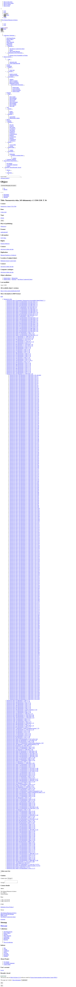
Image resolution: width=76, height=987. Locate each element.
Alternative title (13, 62)
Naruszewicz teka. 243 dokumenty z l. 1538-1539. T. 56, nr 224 (25, 673)
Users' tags (12, 70)
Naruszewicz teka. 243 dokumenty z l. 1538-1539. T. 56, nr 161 (25, 589)
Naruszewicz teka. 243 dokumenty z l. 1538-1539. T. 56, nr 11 (24, 389)
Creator (8, 64)
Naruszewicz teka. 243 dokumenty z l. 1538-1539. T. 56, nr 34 (24, 420)
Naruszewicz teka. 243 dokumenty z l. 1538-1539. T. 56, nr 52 (24, 444)
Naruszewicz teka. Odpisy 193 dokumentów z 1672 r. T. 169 (21, 848)
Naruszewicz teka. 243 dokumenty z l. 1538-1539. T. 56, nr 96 (24, 503)
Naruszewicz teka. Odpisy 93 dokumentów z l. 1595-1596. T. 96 (22, 752)
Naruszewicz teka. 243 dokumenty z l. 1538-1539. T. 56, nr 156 (25, 583)
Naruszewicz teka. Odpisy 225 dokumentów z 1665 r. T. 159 (21, 835)
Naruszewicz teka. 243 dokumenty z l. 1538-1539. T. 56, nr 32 (24, 417)
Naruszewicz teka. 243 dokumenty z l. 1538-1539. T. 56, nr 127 (25, 544)
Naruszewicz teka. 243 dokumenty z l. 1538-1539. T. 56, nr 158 (25, 585)
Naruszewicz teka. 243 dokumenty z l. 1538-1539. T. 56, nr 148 (25, 572)
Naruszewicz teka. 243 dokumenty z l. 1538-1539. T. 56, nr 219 (25, 667)
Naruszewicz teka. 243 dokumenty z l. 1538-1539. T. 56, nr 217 (25, 664)
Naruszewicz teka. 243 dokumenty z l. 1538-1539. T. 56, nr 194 (25, 633)
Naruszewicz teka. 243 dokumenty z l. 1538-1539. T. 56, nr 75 (24, 475)
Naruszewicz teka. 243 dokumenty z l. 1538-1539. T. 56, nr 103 (25, 512)
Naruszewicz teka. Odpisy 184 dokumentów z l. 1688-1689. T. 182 (22, 860)
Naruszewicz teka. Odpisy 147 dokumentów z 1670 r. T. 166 (21, 844)
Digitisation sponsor (14, 83)
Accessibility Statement (12, 164)
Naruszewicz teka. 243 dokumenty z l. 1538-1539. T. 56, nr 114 (24, 527)
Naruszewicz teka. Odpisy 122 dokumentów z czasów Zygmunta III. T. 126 (24, 791)
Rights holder (11, 147)
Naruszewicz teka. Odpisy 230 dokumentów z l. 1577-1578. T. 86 (22, 739)
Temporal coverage (14, 75)
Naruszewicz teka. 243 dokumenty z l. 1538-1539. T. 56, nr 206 (25, 649)
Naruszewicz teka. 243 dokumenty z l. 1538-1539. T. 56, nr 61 (24, 456)
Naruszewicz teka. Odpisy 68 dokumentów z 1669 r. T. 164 (21, 841)
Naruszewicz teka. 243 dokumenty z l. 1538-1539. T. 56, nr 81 (24, 483)
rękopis (2, 218)
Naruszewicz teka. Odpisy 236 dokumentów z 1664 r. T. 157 (21, 832)
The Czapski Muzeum (15, 51)
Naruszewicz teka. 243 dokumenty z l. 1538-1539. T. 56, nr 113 (24, 525)
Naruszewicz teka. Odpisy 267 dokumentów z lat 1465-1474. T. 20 (22, 325)
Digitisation (12, 154)
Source (8, 119)
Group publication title (15, 63)
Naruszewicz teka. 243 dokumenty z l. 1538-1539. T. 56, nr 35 (24, 421)
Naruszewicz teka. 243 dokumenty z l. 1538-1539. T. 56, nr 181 (25, 616)
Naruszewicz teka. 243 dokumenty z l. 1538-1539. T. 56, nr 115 (24, 528)
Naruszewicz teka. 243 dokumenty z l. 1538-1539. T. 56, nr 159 (25, 587)
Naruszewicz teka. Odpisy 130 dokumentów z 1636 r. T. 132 (21, 799)
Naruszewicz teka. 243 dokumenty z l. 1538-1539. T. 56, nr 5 (24, 381)
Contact (11, 150)
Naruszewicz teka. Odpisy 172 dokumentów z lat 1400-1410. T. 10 (22, 312)
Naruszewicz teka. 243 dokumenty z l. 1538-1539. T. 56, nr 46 (24, 436)
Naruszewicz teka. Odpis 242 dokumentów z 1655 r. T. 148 (21, 820)
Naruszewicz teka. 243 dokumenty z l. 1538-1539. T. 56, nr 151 (25, 576)
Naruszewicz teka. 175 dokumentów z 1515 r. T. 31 (19, 340)
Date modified (13, 103)
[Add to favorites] (1, 192)
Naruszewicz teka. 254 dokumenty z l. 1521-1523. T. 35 (20, 345)
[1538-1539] (3, 212)
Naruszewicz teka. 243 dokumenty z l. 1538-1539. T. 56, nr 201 (25, 643)
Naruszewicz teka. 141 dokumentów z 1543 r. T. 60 (19, 704)
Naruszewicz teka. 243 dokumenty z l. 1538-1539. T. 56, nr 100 (25, 508)
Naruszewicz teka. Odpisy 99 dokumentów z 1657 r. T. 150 (21, 823)
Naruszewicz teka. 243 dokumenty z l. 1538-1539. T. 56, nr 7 (24, 384)
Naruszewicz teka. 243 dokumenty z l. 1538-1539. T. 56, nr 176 (25, 609)
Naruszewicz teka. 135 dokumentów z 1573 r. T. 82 (19, 733)
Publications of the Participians (15, 52)
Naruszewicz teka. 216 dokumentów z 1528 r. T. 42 (19, 355)
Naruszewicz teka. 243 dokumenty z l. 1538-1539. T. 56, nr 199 (25, 640)
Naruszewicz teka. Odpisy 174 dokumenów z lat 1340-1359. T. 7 (22, 308)
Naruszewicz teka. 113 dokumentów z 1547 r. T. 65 (19, 711)
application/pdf (4, 232)
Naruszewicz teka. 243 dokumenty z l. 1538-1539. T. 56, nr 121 (25, 536)
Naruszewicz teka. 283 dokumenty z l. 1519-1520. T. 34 (20, 344)
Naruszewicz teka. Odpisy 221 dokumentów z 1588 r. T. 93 (21, 748)
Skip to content (7, 4)
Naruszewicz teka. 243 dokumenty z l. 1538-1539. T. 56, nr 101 (25, 509)
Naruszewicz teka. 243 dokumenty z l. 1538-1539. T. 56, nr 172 (25, 604)
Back (2, 31)
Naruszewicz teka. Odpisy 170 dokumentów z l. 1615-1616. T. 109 (22, 769)
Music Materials (10, 42)
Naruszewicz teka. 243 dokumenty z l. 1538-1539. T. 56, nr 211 (24, 656)
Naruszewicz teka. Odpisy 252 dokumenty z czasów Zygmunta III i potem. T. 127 (26, 792)
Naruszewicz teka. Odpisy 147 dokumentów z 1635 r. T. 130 (21, 796)
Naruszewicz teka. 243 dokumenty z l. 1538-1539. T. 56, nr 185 (25, 621)
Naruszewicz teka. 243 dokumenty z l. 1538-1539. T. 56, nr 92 (24, 497)
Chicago (3, 882)
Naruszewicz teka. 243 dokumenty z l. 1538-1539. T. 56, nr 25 (24, 408)
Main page (4, 926)
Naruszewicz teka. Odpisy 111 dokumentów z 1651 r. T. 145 (21, 816)
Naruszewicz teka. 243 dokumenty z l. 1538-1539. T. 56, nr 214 (25, 660)
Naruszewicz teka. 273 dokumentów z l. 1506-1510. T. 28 (20, 336)
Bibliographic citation (15, 118)
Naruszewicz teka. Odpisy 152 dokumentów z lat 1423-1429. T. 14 (22, 317)
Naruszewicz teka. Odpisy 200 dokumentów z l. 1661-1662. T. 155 (22, 829)
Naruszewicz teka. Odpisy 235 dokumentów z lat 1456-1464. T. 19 (22, 324)
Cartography (9, 43)
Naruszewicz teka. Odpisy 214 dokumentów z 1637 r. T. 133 (21, 800)
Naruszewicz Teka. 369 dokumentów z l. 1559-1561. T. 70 (20, 717)
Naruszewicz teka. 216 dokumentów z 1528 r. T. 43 (19, 356)
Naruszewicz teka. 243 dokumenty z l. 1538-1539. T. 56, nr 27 (24, 411)
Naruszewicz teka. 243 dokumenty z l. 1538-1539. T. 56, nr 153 (25, 579)
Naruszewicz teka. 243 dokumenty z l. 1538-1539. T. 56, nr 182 (25, 617)
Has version (12, 127)
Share (7, 15)
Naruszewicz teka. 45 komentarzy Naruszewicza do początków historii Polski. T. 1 (26, 300)
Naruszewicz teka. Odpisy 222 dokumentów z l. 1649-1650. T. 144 (22, 815)
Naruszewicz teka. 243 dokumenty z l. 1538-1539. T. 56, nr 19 (24, 400)
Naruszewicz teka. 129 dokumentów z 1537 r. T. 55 (19, 372)
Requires (12, 138)
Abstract (11, 79)
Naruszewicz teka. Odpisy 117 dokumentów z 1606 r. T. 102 (21, 760)
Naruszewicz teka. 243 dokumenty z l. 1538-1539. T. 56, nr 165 (25, 595)
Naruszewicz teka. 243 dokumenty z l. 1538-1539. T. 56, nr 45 (24, 435)
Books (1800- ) (10, 39)
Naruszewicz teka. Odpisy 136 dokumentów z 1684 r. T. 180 (21, 859)
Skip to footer (7, 5)
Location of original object (17, 155)
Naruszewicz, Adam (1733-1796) (8, 206)
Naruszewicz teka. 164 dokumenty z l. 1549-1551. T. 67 (20, 713)
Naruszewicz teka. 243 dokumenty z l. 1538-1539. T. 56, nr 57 (24, 451)
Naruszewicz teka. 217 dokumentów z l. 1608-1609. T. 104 (20, 763)
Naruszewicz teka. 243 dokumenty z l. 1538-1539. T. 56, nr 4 (24, 380)
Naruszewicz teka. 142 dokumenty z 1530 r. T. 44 (18, 357)
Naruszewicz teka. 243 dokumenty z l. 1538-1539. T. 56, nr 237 (25, 691)
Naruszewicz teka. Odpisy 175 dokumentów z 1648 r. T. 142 (21, 812)
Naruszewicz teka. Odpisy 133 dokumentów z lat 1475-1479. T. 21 (22, 327)
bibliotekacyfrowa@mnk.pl (7, 907)
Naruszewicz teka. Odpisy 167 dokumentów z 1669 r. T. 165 (21, 843)
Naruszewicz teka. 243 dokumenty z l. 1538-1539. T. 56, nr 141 (25, 563)
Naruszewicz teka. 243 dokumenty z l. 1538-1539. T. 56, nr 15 (24, 395)
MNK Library (4, 915)
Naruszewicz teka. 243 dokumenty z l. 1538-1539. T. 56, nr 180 (25, 615)
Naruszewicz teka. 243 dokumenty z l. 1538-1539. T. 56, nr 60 (24, 455)
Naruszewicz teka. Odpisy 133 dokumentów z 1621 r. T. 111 (21, 772)
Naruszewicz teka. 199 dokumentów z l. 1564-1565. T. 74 (20, 723)
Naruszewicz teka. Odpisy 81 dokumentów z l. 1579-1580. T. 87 (22, 740)
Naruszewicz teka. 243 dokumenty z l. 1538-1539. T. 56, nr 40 (24, 428)
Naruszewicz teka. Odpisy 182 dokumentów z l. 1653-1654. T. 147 (22, 819)
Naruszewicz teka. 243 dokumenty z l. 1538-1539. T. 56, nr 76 (24, 476)
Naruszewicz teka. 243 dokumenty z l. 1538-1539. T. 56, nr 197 (25, 637)
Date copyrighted (14, 102)
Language (9, 120)
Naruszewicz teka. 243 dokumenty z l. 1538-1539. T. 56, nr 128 (25, 545)
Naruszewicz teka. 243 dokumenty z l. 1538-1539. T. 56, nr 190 (25, 628)
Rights (9, 142)
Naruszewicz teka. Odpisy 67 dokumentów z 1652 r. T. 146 (21, 817)
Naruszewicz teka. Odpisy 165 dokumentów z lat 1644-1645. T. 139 (23, 808)
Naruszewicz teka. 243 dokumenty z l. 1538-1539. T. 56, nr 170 (25, 601)
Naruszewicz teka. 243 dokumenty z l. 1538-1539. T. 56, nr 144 (25, 567)
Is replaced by (13, 136)
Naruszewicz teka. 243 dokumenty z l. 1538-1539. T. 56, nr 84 (24, 487)
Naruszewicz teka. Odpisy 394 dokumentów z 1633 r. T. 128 (21, 793)
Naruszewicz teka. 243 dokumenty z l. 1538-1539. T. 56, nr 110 (24, 521)
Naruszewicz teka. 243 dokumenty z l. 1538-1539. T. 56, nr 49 (24, 440)
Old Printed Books (11, 38)
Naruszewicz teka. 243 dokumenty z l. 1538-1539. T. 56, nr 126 (25, 543)
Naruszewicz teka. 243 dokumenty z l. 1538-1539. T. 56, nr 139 (25, 560)
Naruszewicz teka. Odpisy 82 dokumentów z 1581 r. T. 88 (20, 741)
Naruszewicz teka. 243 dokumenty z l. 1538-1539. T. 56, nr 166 (25, 596)
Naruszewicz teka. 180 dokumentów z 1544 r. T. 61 (19, 705)
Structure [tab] (6, 197)
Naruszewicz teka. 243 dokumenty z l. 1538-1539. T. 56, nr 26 (24, 409)
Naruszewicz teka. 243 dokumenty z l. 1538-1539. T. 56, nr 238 (25, 692)
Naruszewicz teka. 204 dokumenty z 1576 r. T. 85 (18, 737)
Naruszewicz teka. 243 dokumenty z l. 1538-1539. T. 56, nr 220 (25, 668)
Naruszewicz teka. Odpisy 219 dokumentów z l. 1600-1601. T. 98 (22, 755)
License (11, 146)
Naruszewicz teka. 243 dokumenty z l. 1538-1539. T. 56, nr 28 (24, 412)
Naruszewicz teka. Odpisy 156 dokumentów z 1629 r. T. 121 (21, 784)
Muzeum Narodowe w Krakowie (8, 255)
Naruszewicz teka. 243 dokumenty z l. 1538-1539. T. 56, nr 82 (24, 484)
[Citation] (2, 192)
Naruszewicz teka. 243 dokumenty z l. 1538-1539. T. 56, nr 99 (24, 507)
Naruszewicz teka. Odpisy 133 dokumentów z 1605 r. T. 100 (21, 757)
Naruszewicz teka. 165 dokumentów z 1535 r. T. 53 (19, 369)
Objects (8, 170)
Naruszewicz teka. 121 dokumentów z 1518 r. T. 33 (19, 343)
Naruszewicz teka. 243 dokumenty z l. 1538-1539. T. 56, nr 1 (24, 376)
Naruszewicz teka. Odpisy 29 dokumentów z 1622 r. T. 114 (20, 776)
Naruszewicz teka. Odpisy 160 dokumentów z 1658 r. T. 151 (21, 824)
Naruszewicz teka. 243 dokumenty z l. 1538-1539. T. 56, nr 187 (25, 624)
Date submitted (13, 98)
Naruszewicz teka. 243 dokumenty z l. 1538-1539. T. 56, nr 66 (24, 463)
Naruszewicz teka (8, 299)
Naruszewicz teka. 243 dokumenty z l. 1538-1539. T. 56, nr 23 (24, 405)
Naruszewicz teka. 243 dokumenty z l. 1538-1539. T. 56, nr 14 (24, 393)
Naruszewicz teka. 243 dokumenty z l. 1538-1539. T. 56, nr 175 (25, 608)
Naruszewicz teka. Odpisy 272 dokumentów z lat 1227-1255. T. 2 (22, 301)
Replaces (12, 135)
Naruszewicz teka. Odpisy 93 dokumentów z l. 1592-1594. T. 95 (22, 751)
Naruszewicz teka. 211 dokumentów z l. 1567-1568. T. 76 (20, 725)
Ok (1, 982)
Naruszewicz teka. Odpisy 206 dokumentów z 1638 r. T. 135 (21, 803)
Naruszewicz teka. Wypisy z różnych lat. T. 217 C (18, 867)
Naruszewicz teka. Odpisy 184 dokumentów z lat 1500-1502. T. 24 (22, 331)
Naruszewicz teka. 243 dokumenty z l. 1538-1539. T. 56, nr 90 (24, 495)
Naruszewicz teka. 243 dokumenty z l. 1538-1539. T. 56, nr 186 (25, 623)
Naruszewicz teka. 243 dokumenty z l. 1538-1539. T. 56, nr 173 (25, 605)
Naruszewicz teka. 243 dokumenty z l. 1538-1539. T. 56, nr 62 (24, 457)
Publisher (9, 92)
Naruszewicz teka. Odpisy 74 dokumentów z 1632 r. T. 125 (21, 789)
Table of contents (14, 80)
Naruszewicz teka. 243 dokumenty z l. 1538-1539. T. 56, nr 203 (25, 645)
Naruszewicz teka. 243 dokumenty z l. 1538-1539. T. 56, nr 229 (25, 680)
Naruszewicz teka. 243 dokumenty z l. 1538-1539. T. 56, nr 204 (25, 647)
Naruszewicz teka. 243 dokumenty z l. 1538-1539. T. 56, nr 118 (24, 532)
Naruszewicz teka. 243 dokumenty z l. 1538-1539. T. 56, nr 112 (24, 524)
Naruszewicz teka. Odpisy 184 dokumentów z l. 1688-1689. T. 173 (22, 853)
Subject (10, 67)
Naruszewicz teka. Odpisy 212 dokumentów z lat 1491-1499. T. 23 (22, 329)
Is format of (12, 131)
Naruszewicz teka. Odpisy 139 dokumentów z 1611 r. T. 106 (21, 765)
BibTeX (5, 189)
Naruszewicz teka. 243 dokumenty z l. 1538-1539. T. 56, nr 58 (24, 452)
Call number (12, 116)
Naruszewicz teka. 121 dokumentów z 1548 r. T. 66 (19, 712)
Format (10, 108)
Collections (6, 35)
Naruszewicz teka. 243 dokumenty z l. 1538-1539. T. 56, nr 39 (24, 427)
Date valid (12, 106)
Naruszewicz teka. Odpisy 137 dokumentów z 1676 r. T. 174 (21, 855)
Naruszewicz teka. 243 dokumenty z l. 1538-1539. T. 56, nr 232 (25, 684)
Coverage (10, 71)
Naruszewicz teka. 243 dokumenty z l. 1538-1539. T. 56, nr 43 (24, 432)
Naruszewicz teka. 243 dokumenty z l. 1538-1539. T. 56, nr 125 (25, 541)
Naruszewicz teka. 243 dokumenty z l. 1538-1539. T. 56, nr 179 (25, 613)
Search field (3, 176)
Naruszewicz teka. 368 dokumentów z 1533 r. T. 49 (19, 364)
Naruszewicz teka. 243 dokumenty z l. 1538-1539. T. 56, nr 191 (25, 629)
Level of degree (16, 88)
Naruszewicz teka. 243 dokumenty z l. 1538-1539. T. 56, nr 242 (25, 697)
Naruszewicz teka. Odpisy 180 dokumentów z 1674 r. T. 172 (21, 852)
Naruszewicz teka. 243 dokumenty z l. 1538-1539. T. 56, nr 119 (24, 533)
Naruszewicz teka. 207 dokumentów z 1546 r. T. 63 (19, 708)
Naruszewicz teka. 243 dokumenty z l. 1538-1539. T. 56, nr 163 (25, 592)
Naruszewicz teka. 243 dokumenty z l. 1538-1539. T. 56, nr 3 (24, 379)
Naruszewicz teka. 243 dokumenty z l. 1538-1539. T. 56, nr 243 (25, 699)
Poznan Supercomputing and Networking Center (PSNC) (43, 977)
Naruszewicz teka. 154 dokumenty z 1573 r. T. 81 (18, 732)
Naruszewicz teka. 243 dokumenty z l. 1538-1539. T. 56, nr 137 (25, 557)
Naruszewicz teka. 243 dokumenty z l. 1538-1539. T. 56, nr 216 (25, 663)
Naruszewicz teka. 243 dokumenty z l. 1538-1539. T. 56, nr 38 (24, 425)
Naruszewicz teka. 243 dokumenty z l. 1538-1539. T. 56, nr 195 (25, 635)
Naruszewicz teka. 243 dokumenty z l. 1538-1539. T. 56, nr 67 (24, 464)
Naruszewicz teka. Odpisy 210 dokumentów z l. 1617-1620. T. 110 (22, 771)
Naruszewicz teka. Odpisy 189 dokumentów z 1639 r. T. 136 (21, 804)
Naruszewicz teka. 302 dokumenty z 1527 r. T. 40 (18, 352)
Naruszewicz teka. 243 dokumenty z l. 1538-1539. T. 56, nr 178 (25, 612)
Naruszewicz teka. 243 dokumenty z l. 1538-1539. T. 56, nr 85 (24, 488)
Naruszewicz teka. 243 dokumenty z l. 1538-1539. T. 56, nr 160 (25, 588)
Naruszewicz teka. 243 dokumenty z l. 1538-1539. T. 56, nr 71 (24, 469)
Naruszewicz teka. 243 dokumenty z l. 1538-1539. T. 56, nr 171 (25, 603)
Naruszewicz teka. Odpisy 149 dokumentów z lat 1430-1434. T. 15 (22, 319)
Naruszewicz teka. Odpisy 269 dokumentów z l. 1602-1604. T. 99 (22, 756)
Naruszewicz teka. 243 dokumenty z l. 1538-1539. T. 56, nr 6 (24, 383)
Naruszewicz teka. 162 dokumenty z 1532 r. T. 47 (18, 361)
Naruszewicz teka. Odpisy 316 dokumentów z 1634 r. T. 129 (21, 795)
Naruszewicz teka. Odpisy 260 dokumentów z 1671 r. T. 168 (21, 847)
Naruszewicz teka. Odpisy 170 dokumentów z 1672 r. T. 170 (21, 849)
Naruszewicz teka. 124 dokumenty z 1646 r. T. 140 (19, 809)
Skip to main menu (8, 1)
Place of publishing (14, 82)
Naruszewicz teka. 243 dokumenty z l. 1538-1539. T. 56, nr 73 (24, 472)
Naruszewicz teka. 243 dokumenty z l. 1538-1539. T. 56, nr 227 (25, 677)
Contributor (9, 66)
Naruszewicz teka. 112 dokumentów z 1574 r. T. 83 (19, 735)
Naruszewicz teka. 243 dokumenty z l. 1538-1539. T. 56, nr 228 (25, 679)
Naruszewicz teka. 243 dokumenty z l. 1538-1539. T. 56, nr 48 (24, 439)
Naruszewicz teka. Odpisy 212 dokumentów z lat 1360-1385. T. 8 (22, 309)
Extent (11, 111)
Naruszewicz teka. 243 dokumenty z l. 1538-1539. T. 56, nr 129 (25, 547)
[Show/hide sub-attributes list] (7, 94)
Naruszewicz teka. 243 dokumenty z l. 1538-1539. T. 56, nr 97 (24, 504)
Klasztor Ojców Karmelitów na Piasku (19, 55)
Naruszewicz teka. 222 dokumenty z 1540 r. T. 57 (18, 700)
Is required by (13, 139)
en (4, 10)
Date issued (12, 100)
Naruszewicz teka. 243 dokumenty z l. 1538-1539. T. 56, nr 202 (25, 644)
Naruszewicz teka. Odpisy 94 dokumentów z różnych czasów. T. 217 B (23, 865)
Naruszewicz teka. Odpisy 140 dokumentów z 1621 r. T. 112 (21, 773)
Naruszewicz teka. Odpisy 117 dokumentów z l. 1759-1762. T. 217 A (23, 864)
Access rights (13, 144)
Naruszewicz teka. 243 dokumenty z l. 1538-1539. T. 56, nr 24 (24, 407)
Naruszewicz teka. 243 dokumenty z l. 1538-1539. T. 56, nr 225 (25, 675)
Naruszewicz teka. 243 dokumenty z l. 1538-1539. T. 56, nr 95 (24, 501)
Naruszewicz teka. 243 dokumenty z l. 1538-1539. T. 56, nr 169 (25, 600)
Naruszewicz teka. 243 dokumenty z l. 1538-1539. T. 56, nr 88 (24, 492)
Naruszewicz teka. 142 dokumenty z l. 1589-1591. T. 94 (20, 749)
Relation (10, 122)
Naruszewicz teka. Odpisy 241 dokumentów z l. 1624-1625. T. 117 (22, 779)
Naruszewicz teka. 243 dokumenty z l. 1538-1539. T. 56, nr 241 (25, 696)
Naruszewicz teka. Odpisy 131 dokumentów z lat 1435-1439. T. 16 (22, 320)
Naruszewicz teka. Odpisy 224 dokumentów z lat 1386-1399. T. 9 (22, 311)
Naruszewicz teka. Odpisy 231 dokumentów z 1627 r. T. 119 (21, 781)
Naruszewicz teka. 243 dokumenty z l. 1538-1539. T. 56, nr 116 (24, 529)
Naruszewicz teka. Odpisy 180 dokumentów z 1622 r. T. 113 (21, 775)
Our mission (9, 163)
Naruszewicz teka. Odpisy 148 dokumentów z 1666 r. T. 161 (21, 837)
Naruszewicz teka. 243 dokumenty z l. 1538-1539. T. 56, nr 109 (25, 520)
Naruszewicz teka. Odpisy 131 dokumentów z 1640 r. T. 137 (21, 805)
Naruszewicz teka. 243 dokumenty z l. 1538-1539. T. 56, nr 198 (25, 639)
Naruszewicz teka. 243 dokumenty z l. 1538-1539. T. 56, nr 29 (24, 413)
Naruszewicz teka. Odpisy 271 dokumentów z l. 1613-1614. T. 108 (22, 768)
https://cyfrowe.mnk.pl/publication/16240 (10, 291)
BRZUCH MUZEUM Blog (7, 914)
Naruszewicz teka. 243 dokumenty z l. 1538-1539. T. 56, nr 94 (24, 500)
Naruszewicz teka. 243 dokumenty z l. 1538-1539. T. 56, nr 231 (25, 683)
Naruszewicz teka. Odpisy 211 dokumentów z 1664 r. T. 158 (21, 833)
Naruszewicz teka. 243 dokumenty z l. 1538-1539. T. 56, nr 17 (24, 397)
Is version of (12, 128)
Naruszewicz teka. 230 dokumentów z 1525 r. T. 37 (19, 348)
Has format (12, 130)
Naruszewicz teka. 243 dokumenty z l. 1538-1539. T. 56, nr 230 (25, 681)
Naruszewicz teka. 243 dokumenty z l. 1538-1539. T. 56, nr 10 (24, 388)
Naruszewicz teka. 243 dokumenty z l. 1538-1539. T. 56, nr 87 (24, 491)
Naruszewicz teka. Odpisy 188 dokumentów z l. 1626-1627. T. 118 (22, 780)
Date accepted (13, 99)
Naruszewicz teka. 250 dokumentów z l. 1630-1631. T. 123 (20, 787)
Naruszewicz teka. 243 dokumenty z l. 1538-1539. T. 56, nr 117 (24, 531)
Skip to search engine (9, 3)
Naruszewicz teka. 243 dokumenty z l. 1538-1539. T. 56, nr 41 (24, 429)
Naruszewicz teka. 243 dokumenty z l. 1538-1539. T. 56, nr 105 (25, 515)
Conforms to (12, 140)
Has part (11, 124)
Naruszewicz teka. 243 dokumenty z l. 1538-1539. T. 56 (20, 373)
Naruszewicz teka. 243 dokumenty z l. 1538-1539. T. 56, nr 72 (24, 471)
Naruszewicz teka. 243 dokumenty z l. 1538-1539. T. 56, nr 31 (24, 416)
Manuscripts (9, 44)
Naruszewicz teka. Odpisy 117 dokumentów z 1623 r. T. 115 (21, 777)
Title (9, 59)
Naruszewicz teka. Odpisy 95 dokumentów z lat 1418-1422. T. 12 (22, 315)
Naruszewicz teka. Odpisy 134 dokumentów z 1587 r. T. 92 (21, 747)
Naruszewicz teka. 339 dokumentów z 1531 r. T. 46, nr (19, 360)
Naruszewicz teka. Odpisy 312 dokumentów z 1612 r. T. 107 (21, 767)
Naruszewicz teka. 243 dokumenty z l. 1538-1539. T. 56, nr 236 (25, 689)
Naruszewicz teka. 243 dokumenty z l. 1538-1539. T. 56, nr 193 (25, 632)
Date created (12, 96)
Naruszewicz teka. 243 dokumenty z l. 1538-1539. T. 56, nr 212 (25, 657)
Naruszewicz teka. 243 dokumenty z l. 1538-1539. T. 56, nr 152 (25, 577)
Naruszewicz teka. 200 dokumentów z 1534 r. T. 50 (19, 365)
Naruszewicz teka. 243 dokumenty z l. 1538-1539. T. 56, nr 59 (24, 453)
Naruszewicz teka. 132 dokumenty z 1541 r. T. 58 (18, 701)
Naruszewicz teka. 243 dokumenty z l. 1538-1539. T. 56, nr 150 (25, 575)
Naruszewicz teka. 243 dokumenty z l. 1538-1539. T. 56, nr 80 (24, 481)
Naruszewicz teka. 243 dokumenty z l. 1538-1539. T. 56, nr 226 (25, 676)
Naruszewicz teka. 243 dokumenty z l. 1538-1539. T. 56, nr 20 (24, 401)
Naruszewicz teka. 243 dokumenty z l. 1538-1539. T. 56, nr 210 (25, 655)
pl (5, 10)
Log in (2, 970)
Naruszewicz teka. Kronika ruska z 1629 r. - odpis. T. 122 (20, 785)
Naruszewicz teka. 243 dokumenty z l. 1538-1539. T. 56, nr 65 (24, 461)
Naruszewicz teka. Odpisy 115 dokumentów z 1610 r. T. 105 (21, 764)
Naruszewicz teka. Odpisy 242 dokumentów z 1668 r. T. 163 (21, 840)
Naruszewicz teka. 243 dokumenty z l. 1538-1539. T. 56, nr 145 (25, 568)
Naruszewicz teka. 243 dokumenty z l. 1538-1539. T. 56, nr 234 (25, 687)
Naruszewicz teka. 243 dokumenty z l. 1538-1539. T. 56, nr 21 (24, 403)
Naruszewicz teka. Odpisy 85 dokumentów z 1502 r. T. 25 (20, 332)
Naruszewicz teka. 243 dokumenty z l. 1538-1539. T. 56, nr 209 (25, 653)
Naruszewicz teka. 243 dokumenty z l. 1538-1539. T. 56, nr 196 (25, 636)
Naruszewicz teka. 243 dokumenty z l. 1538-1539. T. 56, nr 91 (24, 496)
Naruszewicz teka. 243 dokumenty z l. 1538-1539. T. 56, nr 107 (25, 517)
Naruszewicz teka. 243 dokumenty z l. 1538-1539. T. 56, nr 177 (25, 611)
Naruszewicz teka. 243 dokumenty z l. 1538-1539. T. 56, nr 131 (25, 549)
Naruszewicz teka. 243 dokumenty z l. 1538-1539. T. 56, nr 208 (25, 652)
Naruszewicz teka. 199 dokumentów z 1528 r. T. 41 (19, 353)
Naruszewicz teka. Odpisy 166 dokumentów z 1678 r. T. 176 (21, 857)
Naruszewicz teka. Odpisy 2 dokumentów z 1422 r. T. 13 (20, 316)
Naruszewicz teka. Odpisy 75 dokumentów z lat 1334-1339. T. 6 (22, 307)
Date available (13, 104)
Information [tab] (6, 195)
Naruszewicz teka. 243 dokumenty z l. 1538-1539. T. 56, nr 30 (24, 415)
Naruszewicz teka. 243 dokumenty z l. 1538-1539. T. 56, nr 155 (25, 581)
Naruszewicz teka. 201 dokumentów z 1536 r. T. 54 (19, 371)
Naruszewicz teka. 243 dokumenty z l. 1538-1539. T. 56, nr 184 (25, 620)
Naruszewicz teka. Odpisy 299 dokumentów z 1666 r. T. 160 (21, 836)
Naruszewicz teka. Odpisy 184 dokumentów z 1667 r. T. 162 (21, 839)
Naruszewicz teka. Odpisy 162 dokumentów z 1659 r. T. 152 (21, 825)
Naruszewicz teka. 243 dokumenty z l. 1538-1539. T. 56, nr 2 (24, 377)
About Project (7, 160)
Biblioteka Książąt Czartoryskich (8, 260)
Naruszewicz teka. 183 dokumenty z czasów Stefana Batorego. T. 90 (23, 744)
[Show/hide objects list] (7, 46)
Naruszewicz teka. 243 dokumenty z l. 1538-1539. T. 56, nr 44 (24, 433)
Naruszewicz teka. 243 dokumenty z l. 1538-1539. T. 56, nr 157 (25, 584)
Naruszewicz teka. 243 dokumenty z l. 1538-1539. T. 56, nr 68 (24, 465)
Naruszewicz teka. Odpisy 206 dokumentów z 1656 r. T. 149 (21, 821)
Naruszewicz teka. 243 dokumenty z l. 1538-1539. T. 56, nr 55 (24, 448)
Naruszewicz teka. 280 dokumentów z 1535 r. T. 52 (19, 368)
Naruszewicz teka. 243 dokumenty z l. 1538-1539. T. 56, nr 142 (25, 564)
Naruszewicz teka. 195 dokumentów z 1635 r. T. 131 (19, 797)
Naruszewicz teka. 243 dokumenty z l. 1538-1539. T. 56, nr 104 (25, 513)
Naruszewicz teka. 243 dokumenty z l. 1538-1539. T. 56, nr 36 (24, 423)
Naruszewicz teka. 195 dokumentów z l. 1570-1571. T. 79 (20, 729)
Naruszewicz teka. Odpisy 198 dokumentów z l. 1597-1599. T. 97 (22, 753)
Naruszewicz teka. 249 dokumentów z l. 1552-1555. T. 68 (20, 715)
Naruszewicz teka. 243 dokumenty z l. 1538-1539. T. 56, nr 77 (24, 477)
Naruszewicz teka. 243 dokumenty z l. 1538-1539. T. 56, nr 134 (25, 553)
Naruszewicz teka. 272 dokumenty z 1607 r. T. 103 (19, 761)
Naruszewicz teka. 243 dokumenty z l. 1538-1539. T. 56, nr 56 (24, 449)
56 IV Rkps (3, 238)
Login (5, 17)
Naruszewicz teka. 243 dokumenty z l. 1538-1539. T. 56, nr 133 (25, 552)
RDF (2, 296)
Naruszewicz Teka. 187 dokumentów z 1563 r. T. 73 (19, 721)
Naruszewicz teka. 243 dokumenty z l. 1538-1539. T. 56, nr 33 (24, 419)
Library (11, 50)
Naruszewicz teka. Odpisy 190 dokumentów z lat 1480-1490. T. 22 (22, 328)
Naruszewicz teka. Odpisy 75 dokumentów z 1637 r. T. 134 (21, 801)
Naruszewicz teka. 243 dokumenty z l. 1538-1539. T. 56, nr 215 (25, 661)
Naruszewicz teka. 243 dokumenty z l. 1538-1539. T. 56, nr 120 (25, 535)
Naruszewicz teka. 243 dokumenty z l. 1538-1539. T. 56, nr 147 (25, 571)
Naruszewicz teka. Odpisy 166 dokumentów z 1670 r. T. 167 (21, 845)
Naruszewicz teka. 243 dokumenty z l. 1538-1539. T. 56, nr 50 (24, 441)
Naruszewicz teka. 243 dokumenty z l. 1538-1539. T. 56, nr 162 (25, 591)
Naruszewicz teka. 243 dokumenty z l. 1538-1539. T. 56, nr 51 (24, 443)
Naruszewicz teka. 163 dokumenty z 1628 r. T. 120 (19, 783)
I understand (24, 980)
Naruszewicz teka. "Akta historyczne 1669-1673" (18, 863)
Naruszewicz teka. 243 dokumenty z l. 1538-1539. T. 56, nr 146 (25, 569)
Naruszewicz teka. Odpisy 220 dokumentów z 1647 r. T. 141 (21, 811)
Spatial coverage (13, 74)
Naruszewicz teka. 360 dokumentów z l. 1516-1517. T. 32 (20, 341)
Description (11, 76)
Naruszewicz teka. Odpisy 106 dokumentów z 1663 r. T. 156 (21, 831)
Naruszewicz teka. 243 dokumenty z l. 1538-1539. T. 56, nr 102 (25, 511)
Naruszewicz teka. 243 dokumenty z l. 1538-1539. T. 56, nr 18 (24, 399)
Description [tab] (6, 194)
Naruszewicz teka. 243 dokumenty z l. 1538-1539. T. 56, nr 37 (24, 424)
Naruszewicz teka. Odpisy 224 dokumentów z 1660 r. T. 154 (21, 828)
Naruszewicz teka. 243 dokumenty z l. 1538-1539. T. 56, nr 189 (25, 627)
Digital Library (7, 278)
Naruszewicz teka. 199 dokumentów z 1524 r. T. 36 (19, 347)
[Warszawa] (3, 226)
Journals (8, 40)
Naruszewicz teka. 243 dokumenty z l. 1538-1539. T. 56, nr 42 (24, 431)
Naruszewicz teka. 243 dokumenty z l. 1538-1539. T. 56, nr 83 (24, 485)
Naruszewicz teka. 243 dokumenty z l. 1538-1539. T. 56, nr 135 (25, 555)
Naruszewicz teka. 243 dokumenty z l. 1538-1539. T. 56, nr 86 (24, 489)
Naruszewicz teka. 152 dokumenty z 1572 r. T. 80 (18, 731)
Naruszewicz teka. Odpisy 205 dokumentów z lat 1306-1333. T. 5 (22, 305)
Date (9, 94)
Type (8, 107)
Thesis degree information (17, 84)
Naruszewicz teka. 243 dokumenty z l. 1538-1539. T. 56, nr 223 (25, 672)
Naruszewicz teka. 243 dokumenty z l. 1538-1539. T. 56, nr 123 (25, 539)
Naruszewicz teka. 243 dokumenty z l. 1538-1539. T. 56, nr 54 (24, 447)
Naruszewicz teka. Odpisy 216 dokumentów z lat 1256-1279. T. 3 (22, 303)
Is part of (12, 126)
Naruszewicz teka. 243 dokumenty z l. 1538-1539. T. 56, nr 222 (25, 671)
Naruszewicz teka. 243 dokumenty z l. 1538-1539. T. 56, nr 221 (25, 669)
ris (4, 188)
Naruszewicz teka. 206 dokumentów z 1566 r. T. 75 (19, 724)
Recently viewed (9, 167)
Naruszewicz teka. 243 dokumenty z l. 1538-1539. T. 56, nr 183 (25, 619)
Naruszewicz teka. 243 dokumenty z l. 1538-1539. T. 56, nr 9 (24, 387)
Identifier (10, 114)
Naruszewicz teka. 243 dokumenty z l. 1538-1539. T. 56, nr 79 (24, 480)
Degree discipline (16, 90)
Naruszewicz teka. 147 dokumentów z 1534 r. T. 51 (19, 367)
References (12, 132)
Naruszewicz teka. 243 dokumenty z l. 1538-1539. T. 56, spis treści (25, 375)
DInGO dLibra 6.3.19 (15, 977)
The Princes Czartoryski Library (17, 48)
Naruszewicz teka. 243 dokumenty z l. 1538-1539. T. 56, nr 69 (24, 467)
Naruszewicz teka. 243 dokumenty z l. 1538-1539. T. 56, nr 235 (25, 688)
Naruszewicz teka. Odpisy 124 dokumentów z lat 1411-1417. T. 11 (22, 313)
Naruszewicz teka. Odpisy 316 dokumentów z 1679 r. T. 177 (21, 868)
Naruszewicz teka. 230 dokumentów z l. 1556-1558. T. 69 (20, 716)
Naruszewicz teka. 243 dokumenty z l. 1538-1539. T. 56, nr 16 (24, 396)
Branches (10, 46)
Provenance (11, 151)
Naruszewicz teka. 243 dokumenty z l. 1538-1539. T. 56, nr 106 (25, 516)
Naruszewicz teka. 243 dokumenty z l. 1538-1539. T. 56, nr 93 (24, 499)
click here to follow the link (7, 249)
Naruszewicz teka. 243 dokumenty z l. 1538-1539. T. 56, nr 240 (25, 695)
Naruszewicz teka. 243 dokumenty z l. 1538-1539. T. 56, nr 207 (25, 651)
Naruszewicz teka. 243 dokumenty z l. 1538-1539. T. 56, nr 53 (24, 445)
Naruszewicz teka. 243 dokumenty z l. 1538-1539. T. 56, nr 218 (25, 665)
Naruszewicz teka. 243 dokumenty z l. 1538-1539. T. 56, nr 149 (25, 573)
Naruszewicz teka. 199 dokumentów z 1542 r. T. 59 (19, 703)
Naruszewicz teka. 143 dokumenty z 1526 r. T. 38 (18, 349)
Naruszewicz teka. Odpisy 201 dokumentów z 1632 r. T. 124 (21, 788)
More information (16, 980)
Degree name (15, 87)
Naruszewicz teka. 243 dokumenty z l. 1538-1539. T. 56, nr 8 (24, 385)
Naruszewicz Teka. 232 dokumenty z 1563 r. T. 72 (18, 720)
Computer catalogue (11, 159)
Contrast (6, 13)
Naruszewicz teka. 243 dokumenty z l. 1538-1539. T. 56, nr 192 (25, 631)
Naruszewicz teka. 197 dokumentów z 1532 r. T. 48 (19, 363)
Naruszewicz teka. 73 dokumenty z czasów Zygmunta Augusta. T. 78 (23, 728)
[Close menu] (1, 21)
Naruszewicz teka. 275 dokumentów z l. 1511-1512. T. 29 (20, 337)
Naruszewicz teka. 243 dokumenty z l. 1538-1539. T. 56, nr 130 (25, 548)
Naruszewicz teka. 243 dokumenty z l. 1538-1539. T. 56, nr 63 (24, 459)
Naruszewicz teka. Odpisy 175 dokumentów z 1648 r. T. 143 (21, 813)
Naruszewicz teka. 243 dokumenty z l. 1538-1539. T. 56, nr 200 (25, 641)
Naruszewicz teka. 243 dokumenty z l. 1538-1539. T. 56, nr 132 (25, 551)
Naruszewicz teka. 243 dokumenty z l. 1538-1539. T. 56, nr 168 (25, 599)
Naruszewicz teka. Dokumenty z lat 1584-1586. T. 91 (19, 745)
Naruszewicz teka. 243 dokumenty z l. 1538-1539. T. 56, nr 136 (25, 556)
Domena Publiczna (5, 243)
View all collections (8, 942)
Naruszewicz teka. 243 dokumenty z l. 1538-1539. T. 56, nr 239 (25, 693)
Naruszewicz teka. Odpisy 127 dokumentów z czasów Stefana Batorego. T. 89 (25, 743)
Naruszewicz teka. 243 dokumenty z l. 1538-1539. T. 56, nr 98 (24, 505)
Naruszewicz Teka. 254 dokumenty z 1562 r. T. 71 (18, 719)
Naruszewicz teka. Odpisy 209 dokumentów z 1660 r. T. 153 (21, 827)
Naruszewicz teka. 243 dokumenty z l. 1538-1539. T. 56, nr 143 (25, 565)
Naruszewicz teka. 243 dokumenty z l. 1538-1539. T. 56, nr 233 (25, 685)
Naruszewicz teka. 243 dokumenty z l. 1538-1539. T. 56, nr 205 (25, 648)
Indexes (5, 56)
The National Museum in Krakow (8, 913)
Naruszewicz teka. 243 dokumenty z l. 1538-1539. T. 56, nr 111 (24, 523)
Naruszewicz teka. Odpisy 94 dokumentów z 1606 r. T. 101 (21, 759)
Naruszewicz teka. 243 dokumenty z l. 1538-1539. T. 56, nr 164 (25, 593)
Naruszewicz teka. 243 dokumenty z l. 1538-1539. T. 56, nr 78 (24, 479)
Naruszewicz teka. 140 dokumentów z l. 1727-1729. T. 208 (20, 861)
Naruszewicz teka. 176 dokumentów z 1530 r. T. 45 (19, 359)
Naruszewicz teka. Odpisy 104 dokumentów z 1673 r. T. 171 (21, 851)
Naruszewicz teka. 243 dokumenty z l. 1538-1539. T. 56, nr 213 (25, 659)
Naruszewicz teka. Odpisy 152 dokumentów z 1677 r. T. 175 (21, 856)
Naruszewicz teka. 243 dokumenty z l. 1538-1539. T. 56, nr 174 (25, 607)
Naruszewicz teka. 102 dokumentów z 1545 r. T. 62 (19, 707)
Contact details (7, 964)
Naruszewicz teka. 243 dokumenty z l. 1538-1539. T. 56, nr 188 (25, 625)
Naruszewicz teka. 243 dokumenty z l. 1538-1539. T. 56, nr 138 (25, 559)
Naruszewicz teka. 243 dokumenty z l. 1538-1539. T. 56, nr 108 (25, 519)
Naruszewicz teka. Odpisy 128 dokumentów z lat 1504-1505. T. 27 (22, 335)
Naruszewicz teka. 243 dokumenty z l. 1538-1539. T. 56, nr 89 (24, 493)
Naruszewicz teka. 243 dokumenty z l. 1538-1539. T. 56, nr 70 (24, 468)
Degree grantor (16, 91)
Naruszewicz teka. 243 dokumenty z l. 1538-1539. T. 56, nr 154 (25, 580)
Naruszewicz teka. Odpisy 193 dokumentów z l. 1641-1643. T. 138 (22, 807)
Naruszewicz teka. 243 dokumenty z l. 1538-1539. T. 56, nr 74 (24, 473)
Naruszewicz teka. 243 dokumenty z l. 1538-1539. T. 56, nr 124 (25, 540)
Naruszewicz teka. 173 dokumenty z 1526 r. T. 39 (18, 351)
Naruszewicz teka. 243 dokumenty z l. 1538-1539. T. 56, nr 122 (25, 537)
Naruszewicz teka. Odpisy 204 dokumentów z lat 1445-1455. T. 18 (22, 323)
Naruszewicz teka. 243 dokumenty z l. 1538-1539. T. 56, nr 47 (24, 437)
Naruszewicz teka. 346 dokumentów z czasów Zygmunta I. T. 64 (22, 709)
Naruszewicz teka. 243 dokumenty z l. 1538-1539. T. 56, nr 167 (25, 597)
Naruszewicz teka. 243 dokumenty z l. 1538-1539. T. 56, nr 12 (24, 391)
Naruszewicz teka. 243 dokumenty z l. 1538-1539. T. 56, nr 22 (24, 404)
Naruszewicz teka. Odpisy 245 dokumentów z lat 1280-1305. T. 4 (22, 304)
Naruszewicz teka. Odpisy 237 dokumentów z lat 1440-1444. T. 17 (22, 321)
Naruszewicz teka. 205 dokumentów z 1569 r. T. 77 (19, 727)
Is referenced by (13, 134)
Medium (11, 112)
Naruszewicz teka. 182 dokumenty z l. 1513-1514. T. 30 (20, 339)
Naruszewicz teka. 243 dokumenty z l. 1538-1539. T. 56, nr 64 (24, 460)
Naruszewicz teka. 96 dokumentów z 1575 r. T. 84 (18, 736)
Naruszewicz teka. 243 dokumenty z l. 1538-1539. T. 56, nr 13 (24, 392)
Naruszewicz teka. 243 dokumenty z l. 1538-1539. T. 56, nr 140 (25, 561)
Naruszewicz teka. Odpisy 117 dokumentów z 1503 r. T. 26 (20, 333)
